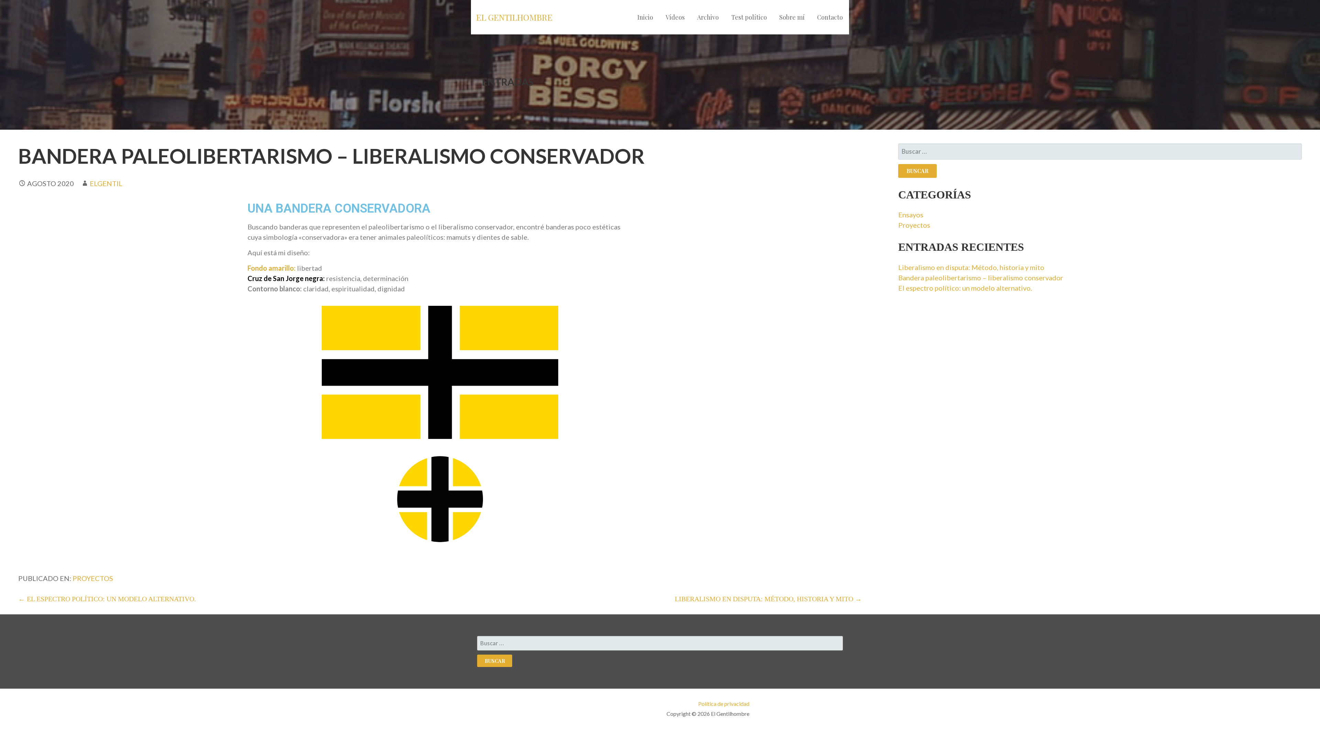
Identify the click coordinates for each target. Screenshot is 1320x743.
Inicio (645, 17)
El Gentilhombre (514, 17)
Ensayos (910, 215)
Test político (749, 17)
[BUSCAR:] (1099, 151)
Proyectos (93, 578)
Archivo (708, 17)
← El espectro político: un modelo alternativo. (107, 599)
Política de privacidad (723, 703)
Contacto (830, 17)
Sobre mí (792, 17)
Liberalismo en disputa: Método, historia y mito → (768, 599)
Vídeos (675, 17)
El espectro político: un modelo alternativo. (965, 288)
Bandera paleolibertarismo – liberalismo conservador (980, 277)
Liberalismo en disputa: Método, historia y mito (971, 267)
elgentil (106, 183)
